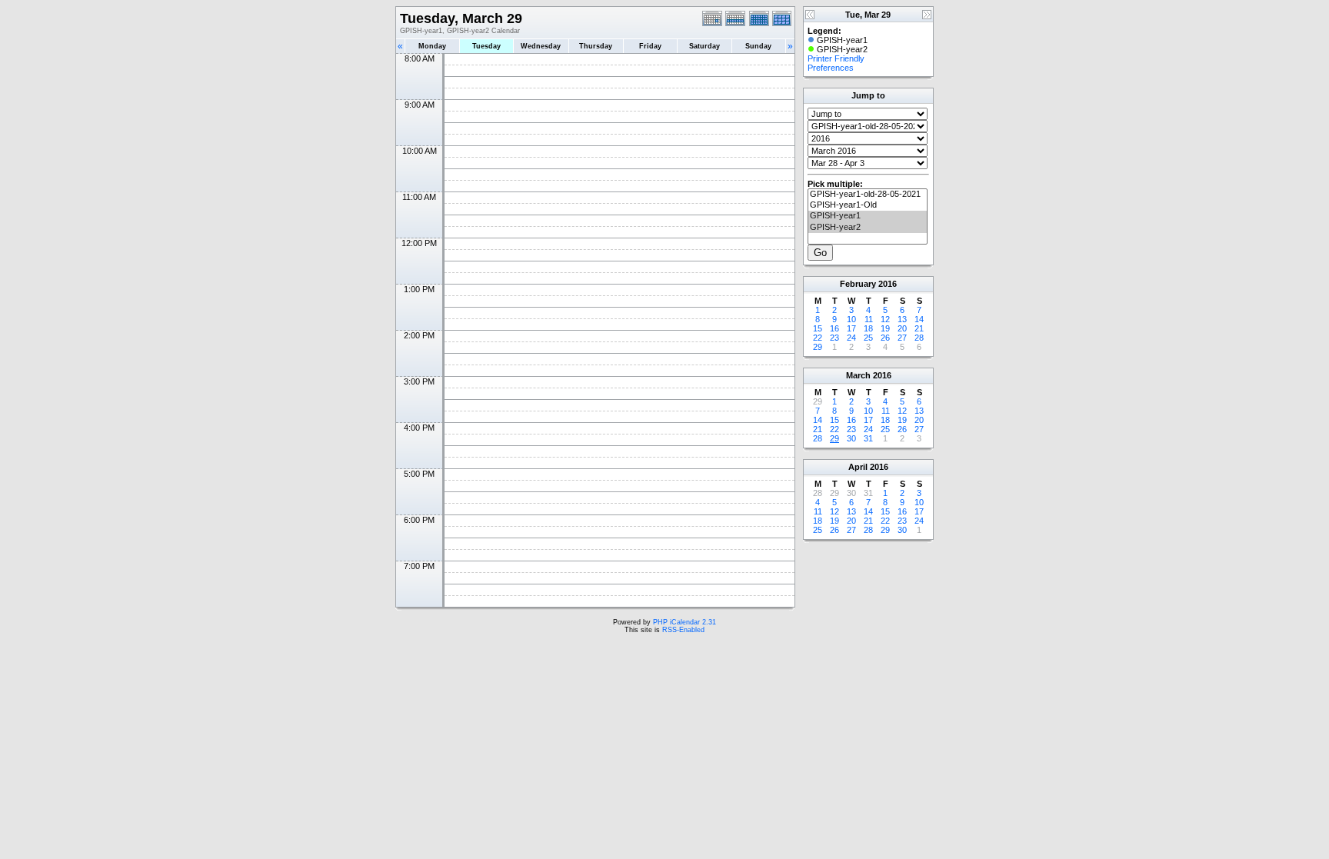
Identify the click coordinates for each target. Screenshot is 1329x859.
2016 (887, 283)
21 (919, 328)
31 (868, 438)
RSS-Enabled (683, 630)
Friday (650, 46)
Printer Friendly (836, 58)
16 (834, 328)
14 (919, 319)
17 (851, 328)
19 (885, 328)
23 (834, 337)
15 (817, 328)
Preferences (831, 67)
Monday (432, 46)
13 (902, 319)
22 (817, 337)
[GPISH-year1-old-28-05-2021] (867, 194)
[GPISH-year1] (867, 216)
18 (868, 328)
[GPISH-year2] (867, 227)
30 (851, 438)
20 (902, 328)
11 (868, 319)
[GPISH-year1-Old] (867, 205)
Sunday (758, 46)
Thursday (595, 46)
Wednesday (541, 46)
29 (817, 346)
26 (885, 337)
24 (851, 337)
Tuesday (486, 46)
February (858, 283)
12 (885, 319)
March (858, 375)
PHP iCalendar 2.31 (684, 622)
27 (902, 337)
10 (851, 319)
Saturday (704, 46)
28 (919, 337)
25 (868, 337)
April (858, 466)
